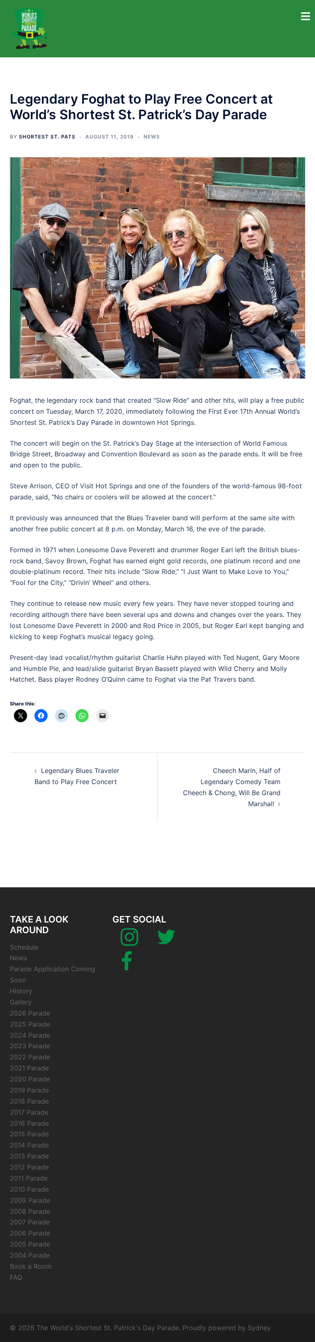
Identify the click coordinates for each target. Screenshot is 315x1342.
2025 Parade (30, 1024)
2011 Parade (29, 1178)
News (152, 137)
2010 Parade (29, 1189)
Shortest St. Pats (47, 137)
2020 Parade (30, 1079)
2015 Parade (29, 1134)
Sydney (259, 1328)
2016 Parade (29, 1123)
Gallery (21, 1002)
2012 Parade (29, 1167)
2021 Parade (29, 1068)
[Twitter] (166, 942)
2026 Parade (30, 1013)
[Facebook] (126, 966)
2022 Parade (30, 1057)
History (21, 991)
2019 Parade (29, 1090)
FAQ (16, 1277)
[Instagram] (129, 942)
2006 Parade (30, 1233)
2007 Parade (30, 1222)
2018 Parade (29, 1101)
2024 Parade (30, 1035)
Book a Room (31, 1266)
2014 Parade (29, 1145)
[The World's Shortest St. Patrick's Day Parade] (30, 28)
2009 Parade (30, 1200)
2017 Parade (29, 1112)
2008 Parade (30, 1211)
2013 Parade (29, 1156)
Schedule (24, 947)
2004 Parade (30, 1255)
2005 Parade (30, 1244)
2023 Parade (30, 1046)
